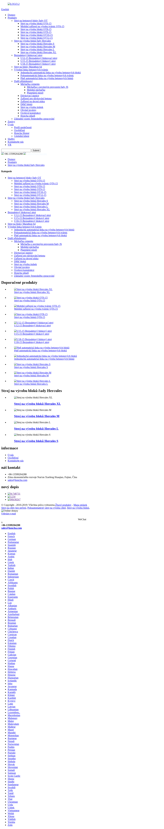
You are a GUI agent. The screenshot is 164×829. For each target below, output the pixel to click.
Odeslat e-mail (8, 513)
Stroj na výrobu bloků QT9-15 (35, 32)
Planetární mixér (35, 92)
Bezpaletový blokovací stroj (28, 55)
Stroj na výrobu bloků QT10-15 (36, 35)
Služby (11, 139)
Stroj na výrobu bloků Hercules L (37, 49)
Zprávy (11, 121)
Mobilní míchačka (36, 89)
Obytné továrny (28, 110)
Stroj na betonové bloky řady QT (31, 20)
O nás (11, 124)
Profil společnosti (23, 127)
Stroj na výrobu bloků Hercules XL (38, 52)
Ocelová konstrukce (30, 113)
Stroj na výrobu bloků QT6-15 (35, 23)
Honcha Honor (21, 133)
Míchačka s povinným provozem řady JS (47, 87)
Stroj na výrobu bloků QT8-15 (35, 29)
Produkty (12, 17)
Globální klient (21, 136)
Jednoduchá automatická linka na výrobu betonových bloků (50, 72)
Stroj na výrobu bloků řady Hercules (32, 40)
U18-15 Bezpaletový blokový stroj (38, 64)
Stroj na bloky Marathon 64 (28, 66)
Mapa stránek (80, 505)
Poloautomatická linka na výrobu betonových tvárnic (47, 75)
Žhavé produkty (63, 505)
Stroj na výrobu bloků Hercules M (37, 46)
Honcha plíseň (27, 115)
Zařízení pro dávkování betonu (36, 98)
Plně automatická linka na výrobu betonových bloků (46, 78)
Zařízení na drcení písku (32, 101)
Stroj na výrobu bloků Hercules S (37, 43)
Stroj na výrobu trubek (31, 107)
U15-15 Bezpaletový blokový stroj (38, 61)
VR (9, 144)
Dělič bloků (26, 104)
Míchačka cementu (30, 84)
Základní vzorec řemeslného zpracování (34, 118)
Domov (11, 14)
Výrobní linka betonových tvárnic (31, 69)
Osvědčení (19, 130)
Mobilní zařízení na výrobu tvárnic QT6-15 (42, 26)
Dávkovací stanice (29, 95)
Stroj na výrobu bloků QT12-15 (36, 38)
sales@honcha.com (37, 153)
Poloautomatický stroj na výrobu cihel (46, 507)
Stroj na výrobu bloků (78, 507)
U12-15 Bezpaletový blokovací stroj (38, 58)
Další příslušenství (23, 81)
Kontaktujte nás (16, 141)
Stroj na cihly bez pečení (13, 507)
